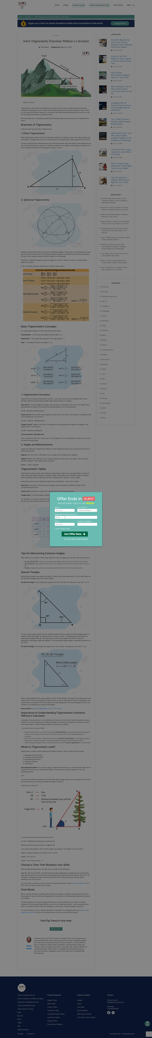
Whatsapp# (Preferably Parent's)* (66, 514)
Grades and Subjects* (84, 521)
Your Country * (82, 507)
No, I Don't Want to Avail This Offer (76, 539)
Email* (57, 521)
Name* (57, 507)
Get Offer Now (73, 534)
